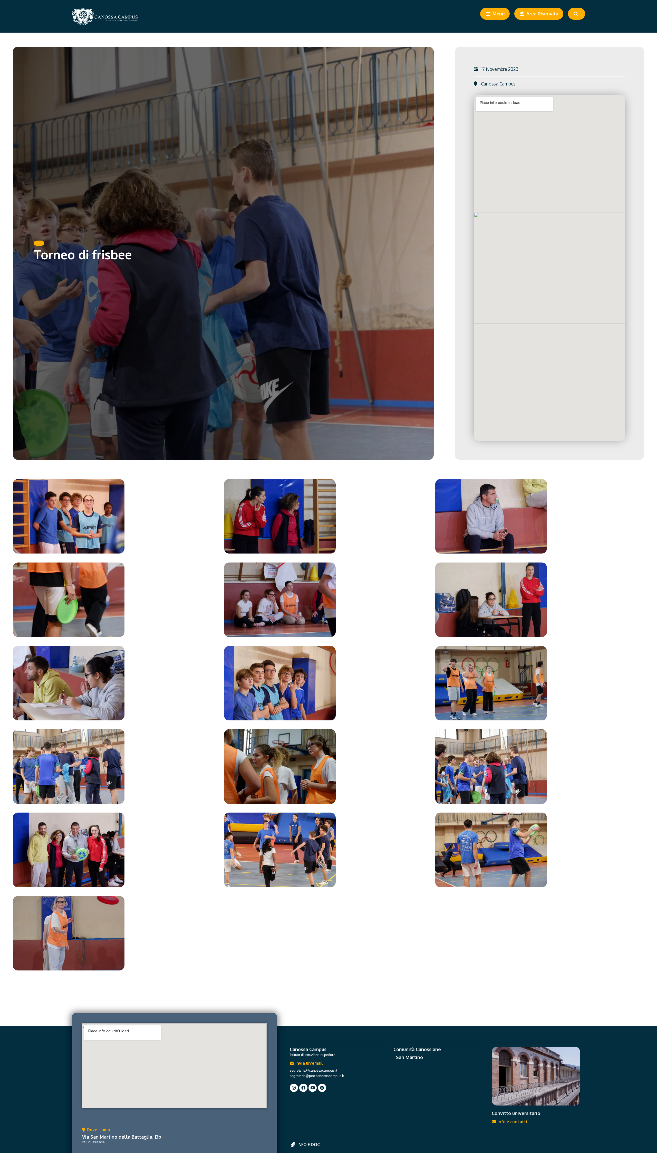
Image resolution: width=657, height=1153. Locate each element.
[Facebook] (303, 1088)
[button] (39, 243)
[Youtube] (312, 1088)
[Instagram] (294, 1088)
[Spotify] (322, 1088)
